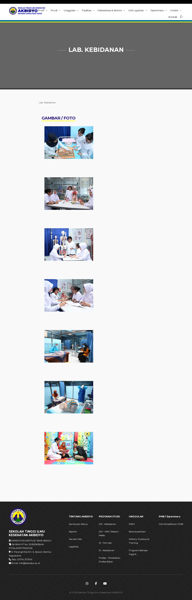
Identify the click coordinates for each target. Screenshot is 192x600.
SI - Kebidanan (106, 550)
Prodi (54, 10)
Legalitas (73, 546)
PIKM (132, 524)
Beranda (30, 10)
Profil (41, 10)
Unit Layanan (136, 10)
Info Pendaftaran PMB (171, 524)
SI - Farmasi (105, 542)
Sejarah (73, 531)
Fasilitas (87, 10)
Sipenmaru (157, 10)
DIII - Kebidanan (107, 524)
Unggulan (70, 10)
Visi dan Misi (75, 539)
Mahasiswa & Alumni (110, 10)
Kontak (173, 16)
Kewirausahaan (137, 531)
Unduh (174, 10)
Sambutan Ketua (78, 524)
